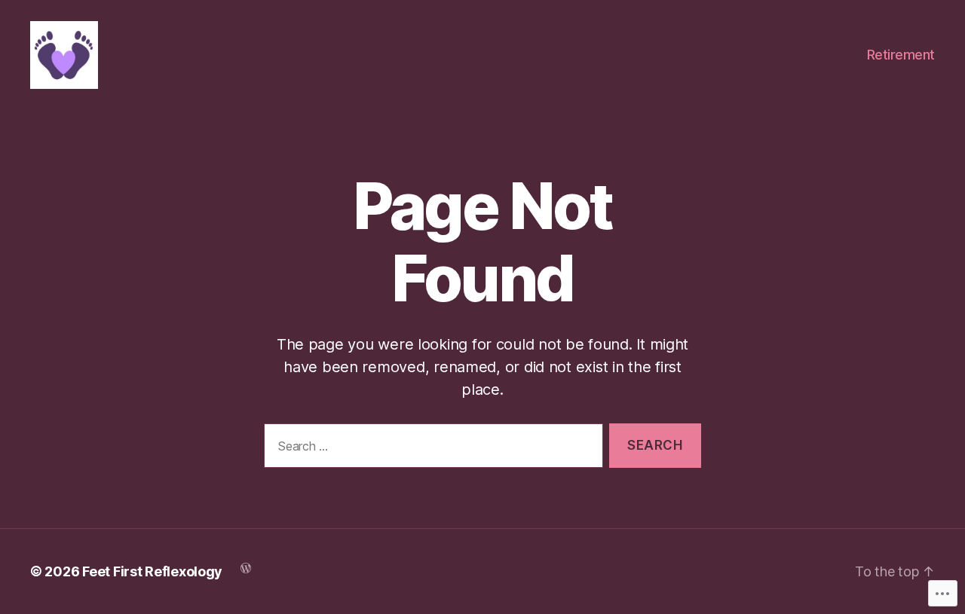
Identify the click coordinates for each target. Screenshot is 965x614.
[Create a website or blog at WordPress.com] (245, 567)
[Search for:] (430, 448)
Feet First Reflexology (152, 571)
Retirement (901, 55)
